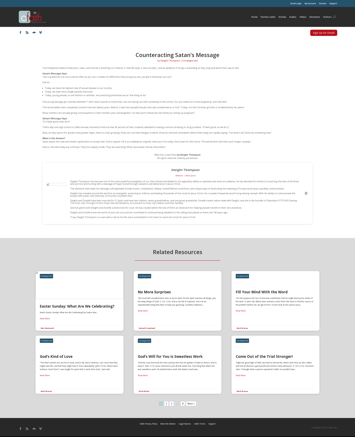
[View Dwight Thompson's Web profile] (306, 193)
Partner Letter (268, 16)
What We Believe (168, 424)
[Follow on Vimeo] (40, 32)
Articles (282, 16)
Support (333, 3)
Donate (322, 3)
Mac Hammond (47, 328)
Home (254, 16)
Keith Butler (144, 391)
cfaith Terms (199, 424)
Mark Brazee (242, 328)
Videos (302, 16)
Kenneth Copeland (147, 328)
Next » (191, 403)
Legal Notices (185, 424)
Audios (292, 16)
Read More (45, 318)
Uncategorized (190, 60)
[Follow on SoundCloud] (34, 32)
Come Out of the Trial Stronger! (275, 365)
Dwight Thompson (170, 60)
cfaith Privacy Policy (148, 424)
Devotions (314, 16)
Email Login (296, 3)
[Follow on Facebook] (20, 32)
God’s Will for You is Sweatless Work (177, 365)
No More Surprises (177, 300)
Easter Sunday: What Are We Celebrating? (79, 300)
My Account (310, 3)
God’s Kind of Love (79, 365)
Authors (327, 16)
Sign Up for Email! (323, 32)
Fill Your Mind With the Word (275, 300)
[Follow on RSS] (27, 32)
